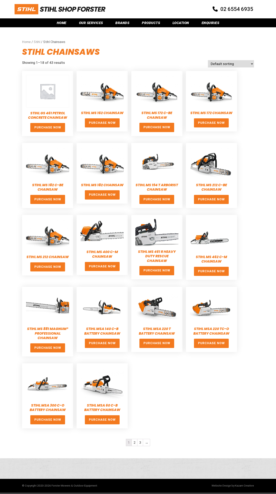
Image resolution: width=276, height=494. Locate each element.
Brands (122, 23)
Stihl (37, 42)
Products (151, 23)
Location (181, 23)
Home (61, 23)
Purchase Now (47, 127)
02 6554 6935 (236, 9)
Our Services (91, 23)
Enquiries (210, 23)
